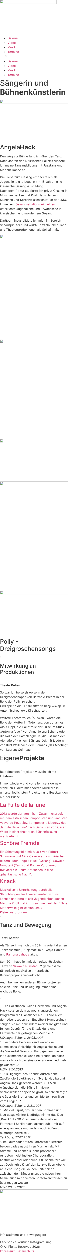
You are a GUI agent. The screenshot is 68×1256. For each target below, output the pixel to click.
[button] (34, 56)
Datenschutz (25, 1251)
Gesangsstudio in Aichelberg (35, 204)
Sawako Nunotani (25, 966)
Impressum (7, 1251)
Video (12, 43)
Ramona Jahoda (17, 954)
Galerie (13, 38)
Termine (13, 52)
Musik (12, 47)
